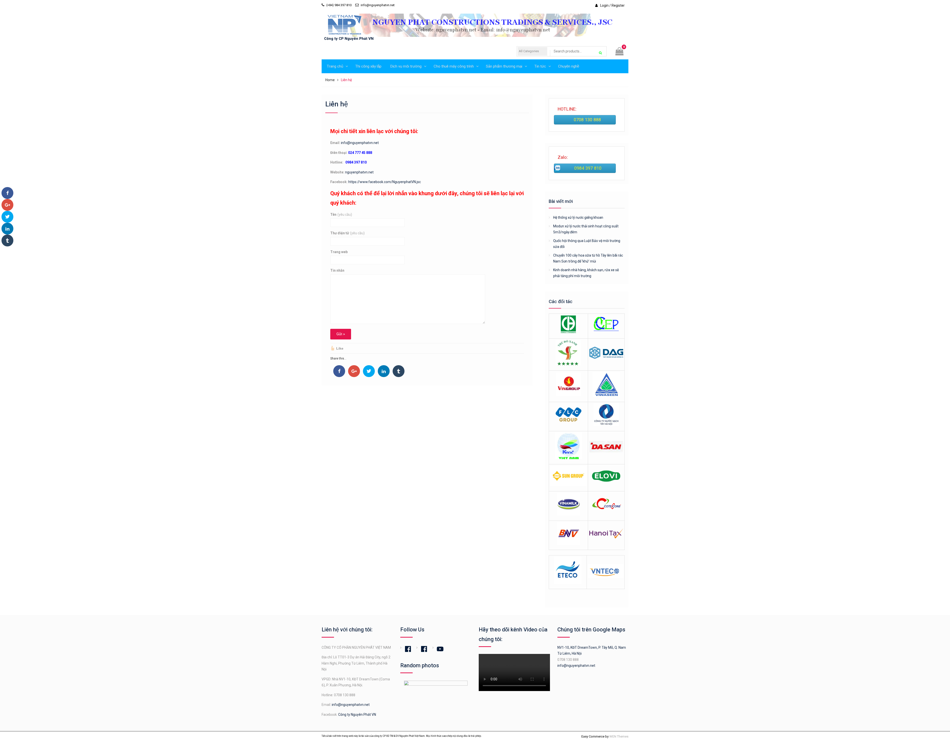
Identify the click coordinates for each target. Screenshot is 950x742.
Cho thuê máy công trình (454, 66)
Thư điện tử (347, 233)
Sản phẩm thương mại (504, 66)
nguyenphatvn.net (359, 172)
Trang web (339, 252)
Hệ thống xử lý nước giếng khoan (578, 217)
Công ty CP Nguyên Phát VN (349, 38)
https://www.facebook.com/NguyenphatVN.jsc (384, 182)
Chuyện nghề (568, 66)
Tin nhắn (337, 270)
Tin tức (540, 66)
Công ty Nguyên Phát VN (357, 715)
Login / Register (612, 5)
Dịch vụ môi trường (406, 66)
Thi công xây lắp (368, 66)
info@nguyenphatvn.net (378, 5)
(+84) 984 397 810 (339, 5)
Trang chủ (335, 66)
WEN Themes (618, 736)
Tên (341, 214)
